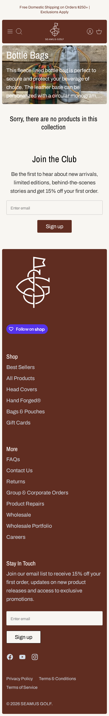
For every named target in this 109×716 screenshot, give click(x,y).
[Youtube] (22, 657)
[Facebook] (10, 657)
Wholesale (18, 515)
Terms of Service (22, 687)
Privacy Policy (19, 678)
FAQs (13, 459)
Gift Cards (18, 422)
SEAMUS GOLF (36, 703)
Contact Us (19, 470)
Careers (15, 537)
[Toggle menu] (10, 31)
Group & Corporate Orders (37, 492)
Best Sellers (20, 367)
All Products (20, 378)
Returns (15, 481)
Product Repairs (25, 504)
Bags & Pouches (25, 411)
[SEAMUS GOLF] (54, 31)
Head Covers (21, 389)
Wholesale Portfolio (29, 526)
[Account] (87, 31)
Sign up (54, 226)
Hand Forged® (23, 400)
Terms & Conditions (57, 678)
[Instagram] (35, 657)
